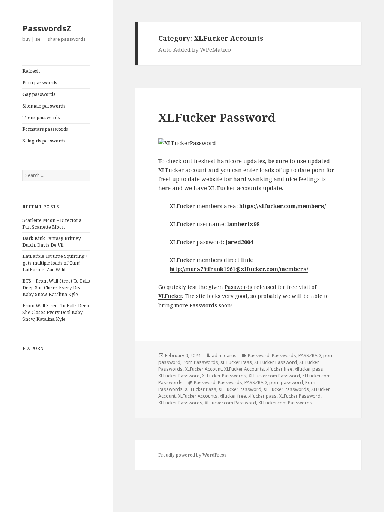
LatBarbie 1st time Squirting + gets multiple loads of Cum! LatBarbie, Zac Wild (55, 263)
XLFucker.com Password (274, 376)
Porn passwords (39, 82)
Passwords (238, 286)
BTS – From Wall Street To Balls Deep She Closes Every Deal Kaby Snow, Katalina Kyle (56, 288)
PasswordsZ (46, 28)
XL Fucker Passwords (286, 389)
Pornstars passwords (45, 129)
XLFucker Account (203, 369)
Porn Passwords (200, 362)
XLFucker (171, 170)
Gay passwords (39, 94)
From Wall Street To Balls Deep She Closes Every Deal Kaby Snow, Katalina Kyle (55, 312)
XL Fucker (222, 188)
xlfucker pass (309, 369)
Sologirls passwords (44, 141)
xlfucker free (279, 369)
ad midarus (224, 355)
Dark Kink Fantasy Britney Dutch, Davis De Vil (51, 241)
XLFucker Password (217, 117)
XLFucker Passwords (224, 376)
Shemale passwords (44, 106)
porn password (286, 382)
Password (259, 355)
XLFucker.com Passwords (285, 403)
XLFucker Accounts (244, 369)
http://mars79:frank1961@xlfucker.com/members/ (239, 268)
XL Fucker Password (275, 362)
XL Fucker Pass (236, 362)
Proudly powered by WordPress (192, 455)
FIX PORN (33, 348)
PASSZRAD (309, 355)
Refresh (31, 71)
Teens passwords (41, 117)
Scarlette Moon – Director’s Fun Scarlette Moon (51, 223)
